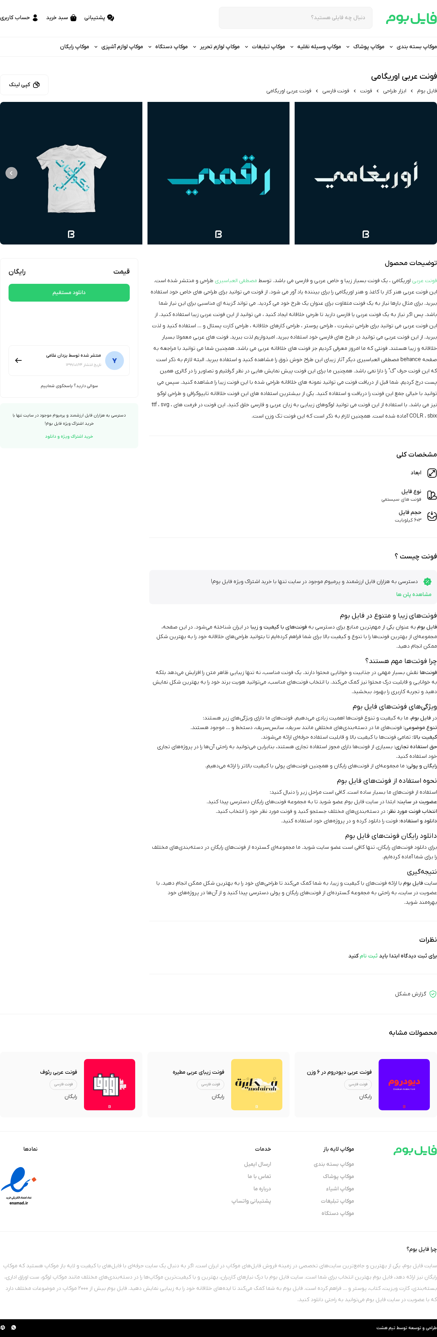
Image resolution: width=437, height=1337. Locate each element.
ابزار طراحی (394, 91)
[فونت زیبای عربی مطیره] (256, 1084)
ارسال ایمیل (257, 1164)
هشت (382, 1328)
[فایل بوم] (411, 18)
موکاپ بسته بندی (334, 1164)
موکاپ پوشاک (338, 1176)
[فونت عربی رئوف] (109, 1084)
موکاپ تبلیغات (337, 1201)
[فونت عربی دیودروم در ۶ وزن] (404, 1084)
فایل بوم (427, 91)
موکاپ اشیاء (340, 1189)
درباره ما (262, 1189)
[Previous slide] (426, 173)
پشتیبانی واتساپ (251, 1201)
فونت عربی (424, 280)
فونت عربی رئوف (58, 1072)
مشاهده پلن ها (414, 594)
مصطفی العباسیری (236, 280)
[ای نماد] (19, 1186)
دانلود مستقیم (69, 292)
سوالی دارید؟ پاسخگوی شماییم (69, 386)
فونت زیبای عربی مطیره (198, 1072)
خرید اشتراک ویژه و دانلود (69, 436)
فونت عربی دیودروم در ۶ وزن (339, 1072)
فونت (366, 91)
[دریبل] (2, 1328)
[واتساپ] (13, 1328)
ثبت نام (369, 956)
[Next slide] (11, 173)
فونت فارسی (335, 91)
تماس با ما (259, 1176)
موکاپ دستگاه (338, 1213)
